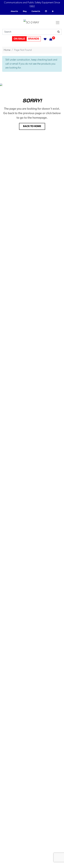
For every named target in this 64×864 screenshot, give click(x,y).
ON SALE (19, 39)
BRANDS (33, 39)
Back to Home (32, 126)
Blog (24, 11)
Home (7, 50)
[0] (49, 38)
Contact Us (36, 11)
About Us (14, 11)
